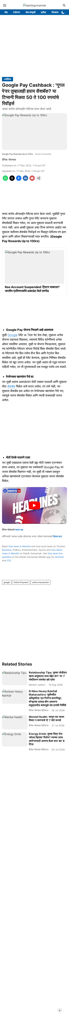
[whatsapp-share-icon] (5, 180)
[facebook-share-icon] (18, 180)
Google (13, 335)
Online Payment (21, 582)
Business (7, 549)
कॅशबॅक (11, 386)
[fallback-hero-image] (14, 678)
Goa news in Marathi (19, 546)
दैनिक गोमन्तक (9, 159)
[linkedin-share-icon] (25, 180)
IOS (9, 560)
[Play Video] (34, 505)
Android (59, 556)
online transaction (40, 582)
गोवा (6, 12)
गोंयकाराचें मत (57, 12)
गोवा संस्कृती (30, 12)
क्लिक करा (57, 536)
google (7, 582)
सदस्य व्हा (19, 529)
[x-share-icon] (12, 180)
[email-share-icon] (32, 180)
